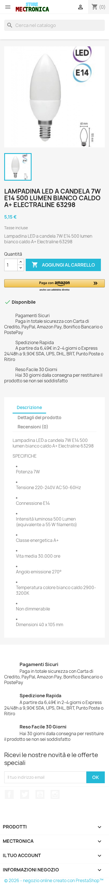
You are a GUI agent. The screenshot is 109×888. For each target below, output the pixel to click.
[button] (54, 285)
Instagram (55, 794)
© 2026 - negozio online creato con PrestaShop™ (53, 881)
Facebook (9, 794)
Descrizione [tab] (29, 407)
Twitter (24, 794)
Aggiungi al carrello (63, 264)
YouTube (39, 794)
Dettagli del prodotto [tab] (39, 418)
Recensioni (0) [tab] (33, 427)
